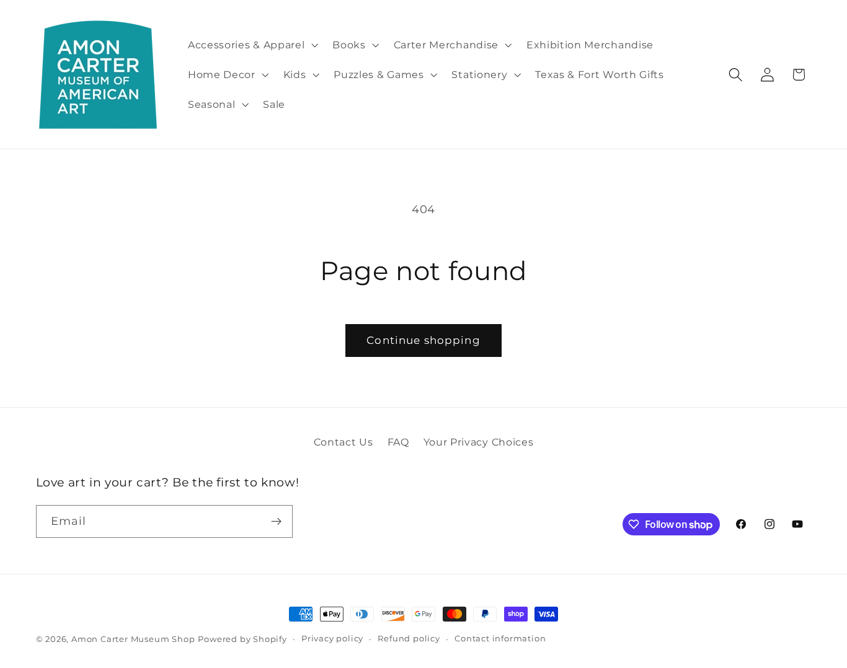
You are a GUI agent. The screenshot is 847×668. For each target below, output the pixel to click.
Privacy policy (332, 638)
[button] (251, 44)
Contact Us (343, 442)
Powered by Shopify (242, 639)
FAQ (398, 442)
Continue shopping (423, 339)
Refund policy (409, 638)
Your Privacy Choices (478, 442)
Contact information (500, 638)
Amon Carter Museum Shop (133, 639)
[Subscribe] (276, 521)
